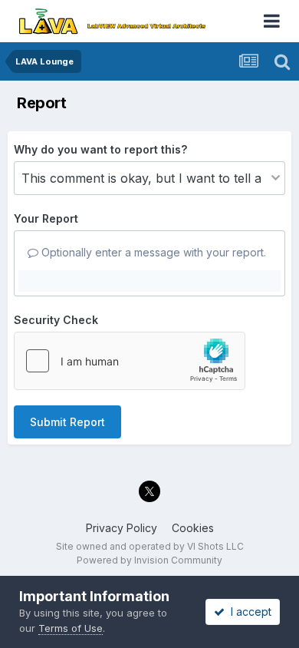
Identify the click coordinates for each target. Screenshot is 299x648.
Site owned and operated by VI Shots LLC (150, 546)
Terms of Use (70, 628)
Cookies (193, 527)
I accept (248, 611)
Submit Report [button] (67, 421)
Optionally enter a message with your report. (152, 252)
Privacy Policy (121, 527)
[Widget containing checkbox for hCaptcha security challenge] (129, 361)
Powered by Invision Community (149, 560)
